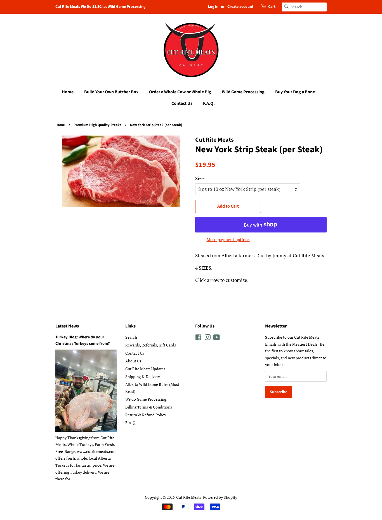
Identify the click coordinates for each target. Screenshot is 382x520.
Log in (213, 7)
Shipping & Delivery (142, 376)
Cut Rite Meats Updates (145, 368)
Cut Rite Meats (188, 497)
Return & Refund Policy (145, 414)
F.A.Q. (209, 103)
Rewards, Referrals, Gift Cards (150, 345)
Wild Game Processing (243, 92)
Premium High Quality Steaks (97, 124)
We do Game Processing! (146, 399)
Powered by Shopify (220, 497)
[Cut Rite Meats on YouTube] (216, 338)
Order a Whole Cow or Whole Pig (180, 92)
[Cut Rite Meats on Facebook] (198, 338)
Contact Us (181, 103)
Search (131, 337)
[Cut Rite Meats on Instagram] (207, 338)
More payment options (228, 239)
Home (68, 92)
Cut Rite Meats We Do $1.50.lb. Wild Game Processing (100, 7)
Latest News (67, 326)
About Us (133, 361)
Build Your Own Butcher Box (111, 92)
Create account (240, 7)
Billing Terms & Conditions (148, 407)
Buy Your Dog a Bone (295, 92)
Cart (271, 7)
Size (199, 178)
